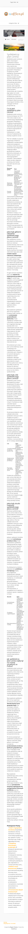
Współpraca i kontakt (10, 923)
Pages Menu (13, 2)
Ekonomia (14, 39)
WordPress (14, 929)
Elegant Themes (14, 927)
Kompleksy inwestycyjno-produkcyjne (12, 845)
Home (8, 39)
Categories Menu (13, 23)
